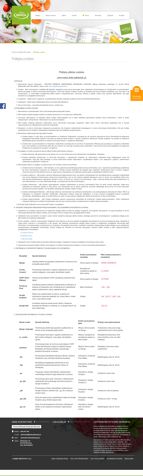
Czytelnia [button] (110, 15)
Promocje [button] (98, 15)
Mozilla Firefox (27, 236)
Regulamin (129, 459)
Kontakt (121, 15)
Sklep (87, 15)
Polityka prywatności (79, 459)
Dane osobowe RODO (60, 459)
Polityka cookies (97, 459)
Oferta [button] (64, 15)
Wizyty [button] (38, 15)
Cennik (74, 15)
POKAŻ (3, 106)
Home (21, 15)
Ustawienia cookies (114, 459)
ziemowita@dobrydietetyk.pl (58, 86)
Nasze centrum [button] (51, 15)
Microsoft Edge (27, 239)
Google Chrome (27, 232)
